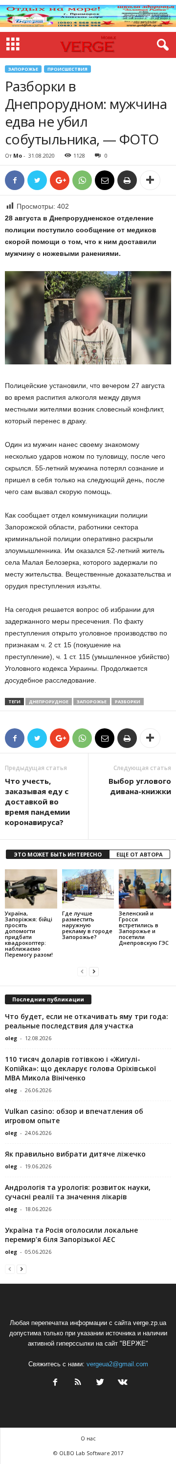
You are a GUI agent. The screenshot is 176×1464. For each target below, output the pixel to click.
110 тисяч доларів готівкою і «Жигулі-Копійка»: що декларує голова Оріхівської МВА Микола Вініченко (80, 1068)
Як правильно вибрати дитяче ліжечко (75, 1154)
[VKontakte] (121, 1383)
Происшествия (67, 69)
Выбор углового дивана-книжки (140, 786)
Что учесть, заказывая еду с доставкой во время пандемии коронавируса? (37, 801)
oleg (11, 1038)
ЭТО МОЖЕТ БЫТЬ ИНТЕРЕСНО (58, 854)
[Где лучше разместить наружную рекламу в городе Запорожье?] (88, 889)
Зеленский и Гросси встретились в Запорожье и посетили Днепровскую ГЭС (144, 928)
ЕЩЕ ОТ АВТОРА (139, 854)
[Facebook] (55, 1383)
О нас (88, 1438)
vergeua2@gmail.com (117, 1364)
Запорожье (23, 69)
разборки (127, 701)
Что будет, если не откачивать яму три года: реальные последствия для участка (86, 1021)
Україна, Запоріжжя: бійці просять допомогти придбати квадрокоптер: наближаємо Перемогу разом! (29, 934)
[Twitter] (100, 1383)
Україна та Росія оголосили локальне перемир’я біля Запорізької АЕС (71, 1234)
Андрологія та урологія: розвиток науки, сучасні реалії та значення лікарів (78, 1192)
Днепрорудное (48, 701)
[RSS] (77, 1383)
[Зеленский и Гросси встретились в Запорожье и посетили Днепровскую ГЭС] (145, 889)
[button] (161, 45)
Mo (17, 155)
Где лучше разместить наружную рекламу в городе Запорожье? (87, 925)
